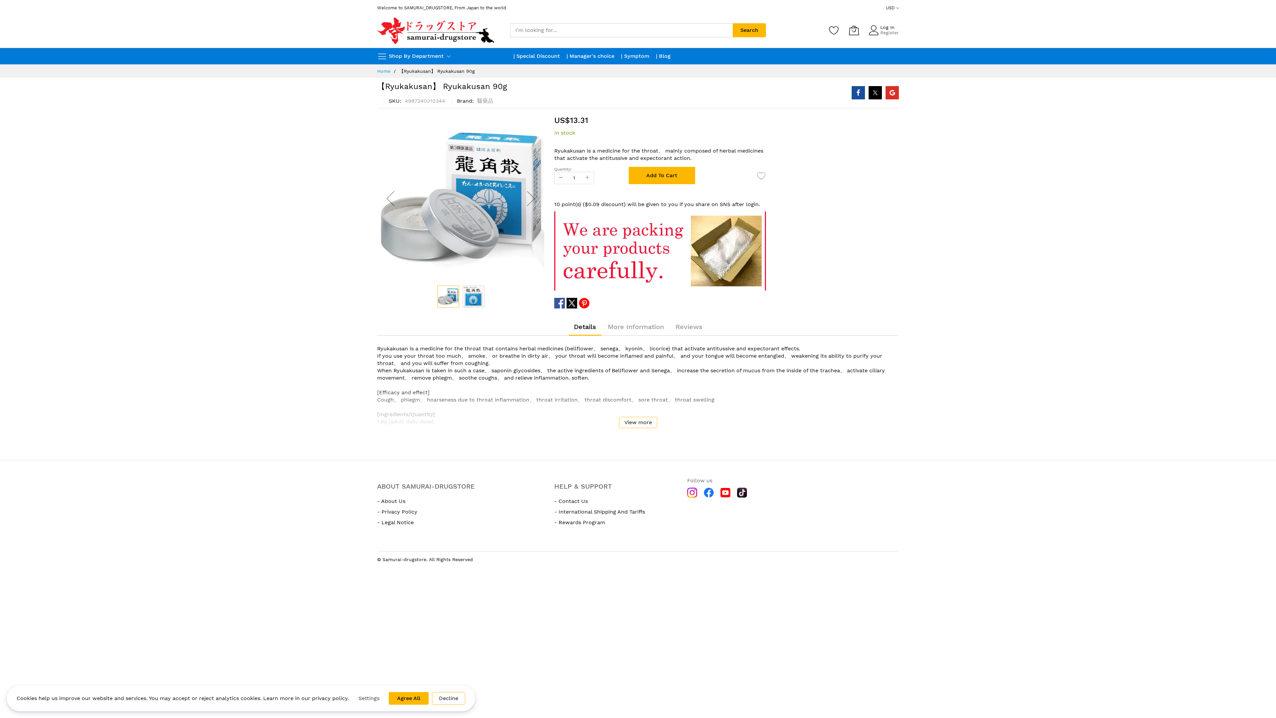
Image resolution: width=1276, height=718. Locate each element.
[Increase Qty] (587, 178)
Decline (448, 698)
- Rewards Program (579, 522)
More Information (636, 327)
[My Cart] (854, 30)
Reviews (689, 327)
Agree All (408, 698)
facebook (559, 303)
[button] (390, 198)
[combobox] (621, 30)
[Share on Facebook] (858, 92)
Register (889, 32)
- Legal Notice (395, 522)
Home (383, 71)
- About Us (391, 501)
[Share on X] (875, 92)
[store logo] (436, 30)
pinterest (584, 303)
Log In (887, 27)
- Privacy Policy (397, 512)
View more (638, 422)
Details (585, 327)
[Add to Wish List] (761, 175)
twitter (572, 303)
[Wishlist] (834, 30)
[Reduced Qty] (561, 178)
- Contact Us (571, 501)
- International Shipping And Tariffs (599, 512)
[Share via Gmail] (892, 92)
